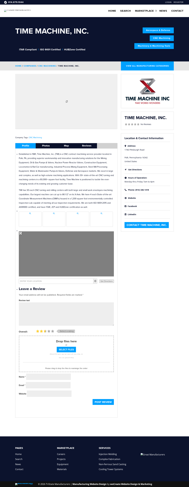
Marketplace (144, 10)
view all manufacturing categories (147, 66)
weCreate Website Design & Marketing (131, 484)
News (163, 10)
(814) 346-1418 (142, 190)
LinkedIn (132, 214)
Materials (62, 469)
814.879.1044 (16, 2)
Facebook (132, 206)
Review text (24, 300)
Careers (61, 454)
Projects (61, 459)
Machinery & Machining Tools (154, 46)
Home (112, 10)
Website (22, 394)
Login (168, 2)
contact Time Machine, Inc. (147, 225)
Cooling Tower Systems (111, 469)
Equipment (62, 464)
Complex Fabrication (109, 459)
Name (22, 377)
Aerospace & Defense (158, 30)
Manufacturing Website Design (90, 484)
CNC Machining (161, 38)
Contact (177, 10)
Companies (30, 66)
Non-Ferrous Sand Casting (112, 464)
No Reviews (146, 124)
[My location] (95, 281)
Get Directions (135, 169)
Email (22, 385)
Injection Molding (108, 454)
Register (178, 2)
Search (125, 10)
